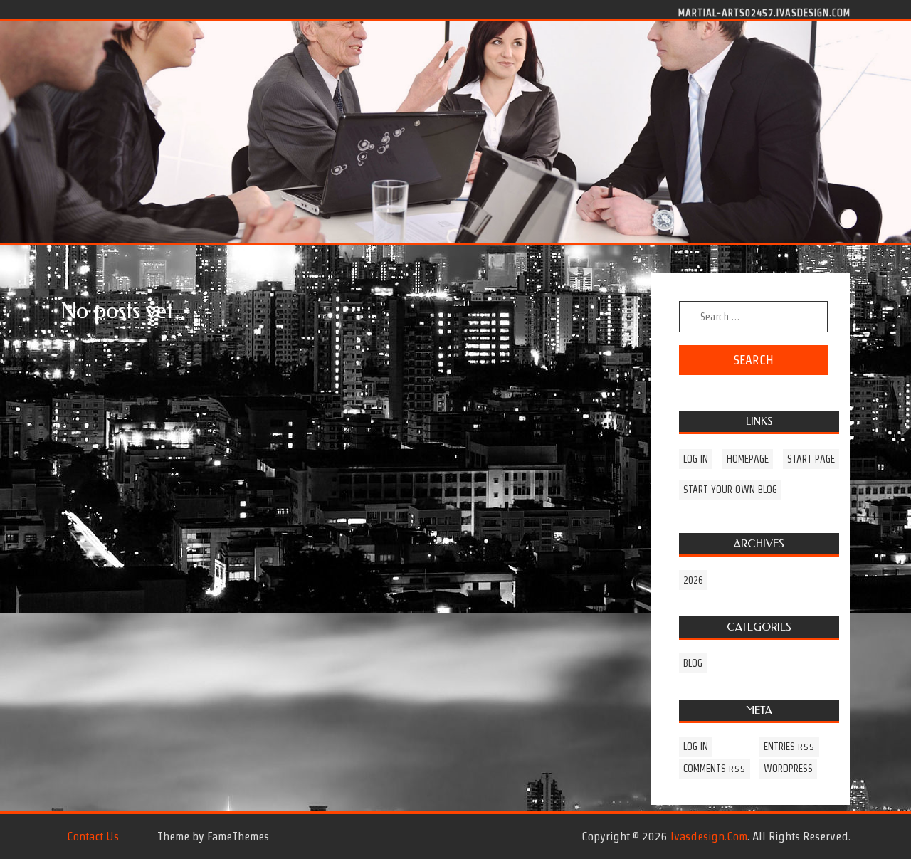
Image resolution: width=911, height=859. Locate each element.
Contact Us (93, 836)
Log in (695, 459)
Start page (811, 459)
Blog (692, 663)
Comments (714, 768)
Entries (789, 746)
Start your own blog (730, 489)
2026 (693, 580)
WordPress (788, 768)
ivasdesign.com (708, 836)
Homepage (748, 459)
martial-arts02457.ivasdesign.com (764, 12)
